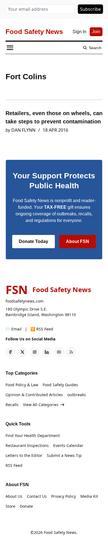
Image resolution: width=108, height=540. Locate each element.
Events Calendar (68, 445)
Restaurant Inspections (27, 445)
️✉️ (14, 329)
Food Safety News (60, 532)
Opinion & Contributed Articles (34, 394)
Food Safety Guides (60, 384)
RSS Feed (14, 465)
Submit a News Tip (64, 455)
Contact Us (37, 496)
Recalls (12, 404)
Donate (26, 506)
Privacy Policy (63, 496)
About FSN (77, 241)
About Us (14, 496)
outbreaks (76, 394)
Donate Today (33, 241)
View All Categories (40, 404)
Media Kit (89, 496)
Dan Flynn (23, 130)
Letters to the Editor (24, 455)
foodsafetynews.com (24, 301)
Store (10, 506)
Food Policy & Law (22, 384)
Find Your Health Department (33, 435)
